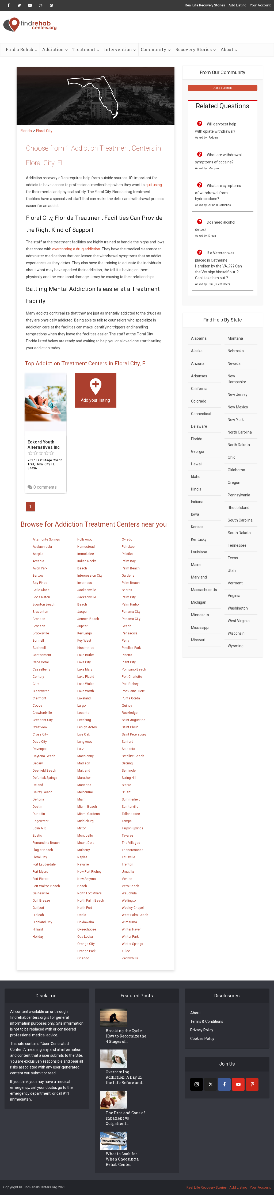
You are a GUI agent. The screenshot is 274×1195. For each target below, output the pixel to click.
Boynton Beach (44, 604)
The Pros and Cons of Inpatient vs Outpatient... (125, 1118)
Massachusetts (204, 590)
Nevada (234, 363)
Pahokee (128, 547)
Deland (38, 785)
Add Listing (237, 5)
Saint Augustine (133, 720)
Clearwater (41, 691)
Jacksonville (86, 590)
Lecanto (83, 713)
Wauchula (129, 893)
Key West (84, 640)
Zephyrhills (130, 958)
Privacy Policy (201, 1030)
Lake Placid (85, 677)
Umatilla (128, 872)
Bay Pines (40, 583)
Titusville (128, 857)
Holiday (38, 937)
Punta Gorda (131, 698)
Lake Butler (85, 655)
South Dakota (239, 533)
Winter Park (130, 937)
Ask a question (223, 87)
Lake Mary (84, 669)
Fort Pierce (40, 879)
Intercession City (89, 575)
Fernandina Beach (46, 843)
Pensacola (130, 633)
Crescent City (43, 720)
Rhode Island (238, 507)
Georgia (197, 451)
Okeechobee (86, 929)
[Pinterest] (252, 1084)
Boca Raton (41, 597)
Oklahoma (236, 470)
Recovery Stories (193, 49)
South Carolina (240, 520)
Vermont (235, 583)
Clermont (39, 698)
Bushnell (39, 648)
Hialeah (38, 915)
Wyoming (235, 646)
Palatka (127, 554)
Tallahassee (131, 814)
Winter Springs (132, 944)
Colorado (198, 401)
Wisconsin (236, 633)
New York (236, 420)
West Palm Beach (135, 915)
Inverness (84, 583)
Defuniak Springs (45, 778)
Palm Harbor (131, 604)
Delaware (199, 426)
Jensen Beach (88, 619)
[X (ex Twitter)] (210, 1084)
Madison (83, 763)
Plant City (129, 662)
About (226, 49)
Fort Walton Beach (46, 886)
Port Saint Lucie (133, 691)
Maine (196, 564)
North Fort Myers (89, 893)
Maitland (83, 770)
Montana (235, 338)
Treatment (84, 49)
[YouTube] (238, 1084)
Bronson (39, 626)
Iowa (195, 514)
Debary (38, 763)
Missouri (198, 640)
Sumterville (130, 807)
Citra (36, 684)
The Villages (131, 843)
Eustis (37, 835)
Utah (232, 570)
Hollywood (85, 539)
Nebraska (236, 351)
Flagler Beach (43, 850)
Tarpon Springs (132, 828)
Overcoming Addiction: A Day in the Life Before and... (125, 1077)
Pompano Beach (134, 669)
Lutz (80, 749)
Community (153, 49)
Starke (126, 785)
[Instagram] (196, 1084)
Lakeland (84, 698)
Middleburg (85, 821)
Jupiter (82, 626)
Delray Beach (42, 792)
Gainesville (41, 893)
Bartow (38, 575)
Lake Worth (85, 691)
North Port (84, 908)
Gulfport (38, 908)
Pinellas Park (131, 648)
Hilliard (38, 929)
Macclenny (85, 756)
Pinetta (127, 655)
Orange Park (86, 951)
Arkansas (199, 376)
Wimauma (129, 922)
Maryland (199, 577)
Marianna (84, 785)
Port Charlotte (132, 677)
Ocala (81, 915)
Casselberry (41, 669)
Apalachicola (42, 547)
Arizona (197, 363)
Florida (196, 439)
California (199, 388)
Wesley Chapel (133, 908)
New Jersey (238, 394)
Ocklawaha (85, 922)
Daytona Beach (44, 756)
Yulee (126, 951)
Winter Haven (132, 929)
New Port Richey (89, 872)
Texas (233, 558)
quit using (154, 185)
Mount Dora (85, 843)
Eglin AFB (40, 828)
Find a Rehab (19, 49)
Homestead (86, 547)
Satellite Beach (133, 756)
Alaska (197, 351)
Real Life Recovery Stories (205, 5)
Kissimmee (85, 648)
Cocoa (37, 705)
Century (38, 677)
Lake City (84, 662)
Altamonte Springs (46, 539)
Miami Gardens (88, 814)
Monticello (85, 835)
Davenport (40, 749)
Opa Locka (85, 937)
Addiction (53, 49)
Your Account (260, 5)
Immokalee (85, 554)
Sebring (127, 763)
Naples (82, 857)
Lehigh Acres (87, 727)
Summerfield (131, 799)
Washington (238, 608)
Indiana (197, 502)
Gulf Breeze (41, 900)
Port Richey (130, 684)
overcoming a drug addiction (76, 249)
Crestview (40, 727)
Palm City (129, 597)
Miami (81, 799)
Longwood (85, 742)
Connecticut (201, 414)
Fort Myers (40, 872)
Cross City (40, 734)
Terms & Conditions (206, 1021)
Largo (81, 705)
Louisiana (199, 552)
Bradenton (40, 612)
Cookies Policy (202, 1038)
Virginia (234, 595)
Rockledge (130, 713)
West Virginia (239, 621)
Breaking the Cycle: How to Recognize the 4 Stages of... (126, 1036)
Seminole (129, 770)
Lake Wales (85, 684)
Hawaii (196, 464)
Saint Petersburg (134, 734)
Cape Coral (41, 662)
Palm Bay (129, 561)
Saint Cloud (130, 727)
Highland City (42, 922)
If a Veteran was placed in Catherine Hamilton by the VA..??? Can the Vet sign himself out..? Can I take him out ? (218, 265)
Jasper (82, 612)
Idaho (195, 476)
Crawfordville (42, 713)
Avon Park (40, 568)
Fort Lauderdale (44, 864)
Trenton (127, 864)
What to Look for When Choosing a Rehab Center (122, 1159)
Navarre (83, 864)
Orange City (86, 944)
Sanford (127, 742)
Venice (127, 879)
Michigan (198, 602)
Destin (37, 807)
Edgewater (40, 821)
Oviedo (127, 539)
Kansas (197, 527)
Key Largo (84, 633)
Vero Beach (130, 886)
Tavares (128, 835)
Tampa (127, 821)
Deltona (38, 799)
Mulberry (83, 850)
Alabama (199, 338)
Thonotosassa (132, 850)
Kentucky (199, 539)
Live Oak (83, 734)
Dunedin (39, 814)
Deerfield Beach (44, 770)
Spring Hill (129, 778)
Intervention (118, 49)
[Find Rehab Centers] (30, 25)
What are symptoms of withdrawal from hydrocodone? (218, 192)
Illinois (196, 489)
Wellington (130, 900)
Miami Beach (87, 807)
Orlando (83, 958)
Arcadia (38, 561)
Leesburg (84, 720)
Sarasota (128, 749)
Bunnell (38, 640)
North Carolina (240, 432)
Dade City (40, 742)
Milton (81, 828)
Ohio (231, 457)
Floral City (40, 857)
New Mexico (238, 407)
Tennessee (237, 545)
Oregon (234, 482)
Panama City (131, 612)
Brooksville (41, 633)
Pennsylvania (239, 495)
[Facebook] (224, 1084)
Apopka (38, 554)
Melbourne (85, 792)
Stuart (126, 792)
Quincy (127, 705)
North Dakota (239, 445)
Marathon (84, 778)
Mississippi (200, 627)
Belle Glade (41, 590)
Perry (125, 640)
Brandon (39, 619)
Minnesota (200, 615)
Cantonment (42, 655)
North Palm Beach (90, 900)
